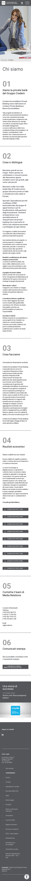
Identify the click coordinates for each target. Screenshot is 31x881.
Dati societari (10, 768)
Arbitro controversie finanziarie (12, 810)
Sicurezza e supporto (12, 829)
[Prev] (2, 710)
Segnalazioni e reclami (12, 786)
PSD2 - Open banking (12, 833)
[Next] (29, 710)
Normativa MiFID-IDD (12, 791)
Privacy (8, 777)
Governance (9, 815)
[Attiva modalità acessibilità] (26, 879)
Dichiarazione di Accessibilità (10, 843)
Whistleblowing (10, 838)
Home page (4, 60)
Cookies (8, 782)
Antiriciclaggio (10, 800)
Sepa (7, 795)
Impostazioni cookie (12, 849)
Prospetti (8, 804)
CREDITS (4, 871)
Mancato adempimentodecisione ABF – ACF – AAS (13, 855)
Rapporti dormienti (11, 824)
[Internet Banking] (22, 3)
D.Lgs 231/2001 (10, 820)
